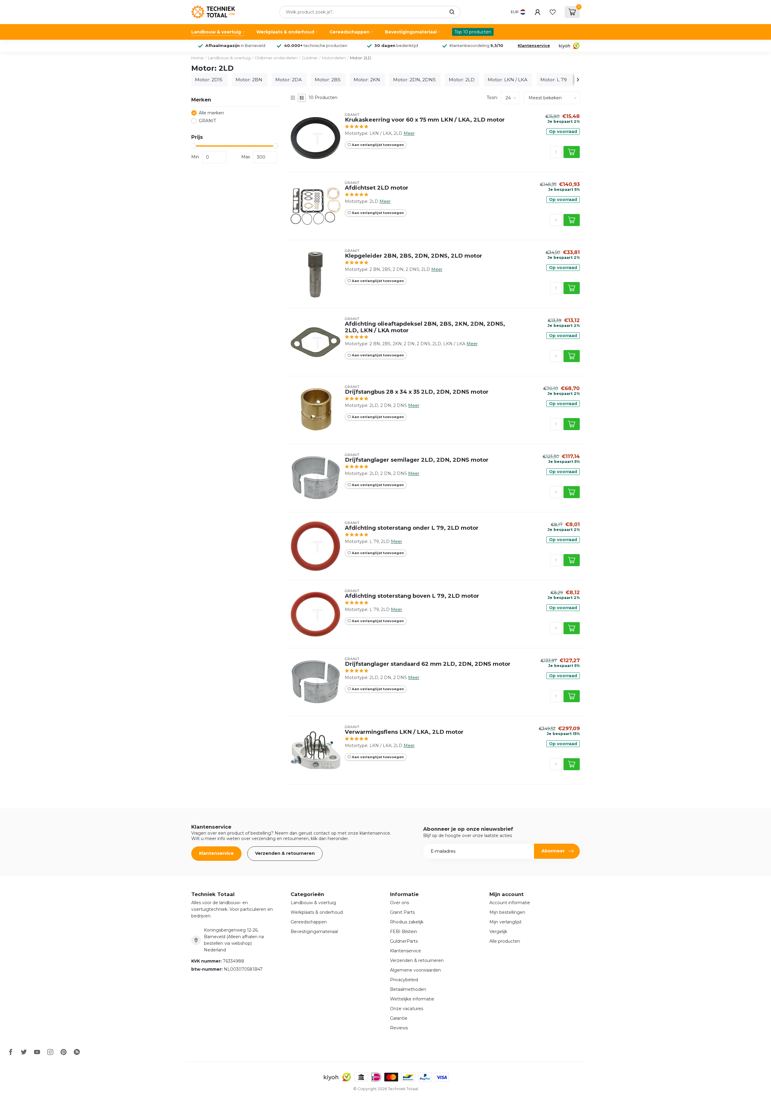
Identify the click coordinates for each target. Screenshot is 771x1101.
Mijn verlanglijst (505, 922)
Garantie (398, 1018)
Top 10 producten (472, 32)
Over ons (399, 902)
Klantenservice (534, 45)
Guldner (310, 57)
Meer (409, 133)
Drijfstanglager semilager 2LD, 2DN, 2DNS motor (417, 460)
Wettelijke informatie (412, 999)
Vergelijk (498, 931)
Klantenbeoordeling (476, 45)
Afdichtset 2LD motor (376, 188)
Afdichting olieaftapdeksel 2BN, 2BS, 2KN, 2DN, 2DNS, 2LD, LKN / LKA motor (425, 327)
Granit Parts (402, 912)
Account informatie (509, 902)
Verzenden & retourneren (285, 853)
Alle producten (504, 941)
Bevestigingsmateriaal (411, 32)
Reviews (399, 1028)
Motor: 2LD (360, 57)
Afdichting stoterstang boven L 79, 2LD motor (412, 596)
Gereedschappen (349, 32)
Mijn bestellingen (507, 912)
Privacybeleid (404, 979)
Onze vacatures (406, 1008)
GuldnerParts (404, 941)
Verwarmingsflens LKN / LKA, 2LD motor (404, 732)
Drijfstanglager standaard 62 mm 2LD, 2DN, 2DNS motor (427, 664)
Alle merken (211, 113)
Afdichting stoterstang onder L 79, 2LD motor (412, 528)
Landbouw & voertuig (216, 32)
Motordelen (334, 57)
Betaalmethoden (408, 989)
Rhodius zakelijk (406, 922)
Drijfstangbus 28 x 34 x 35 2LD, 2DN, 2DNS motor (417, 392)
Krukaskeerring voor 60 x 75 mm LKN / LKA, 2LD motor (425, 119)
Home (197, 57)
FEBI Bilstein (403, 931)
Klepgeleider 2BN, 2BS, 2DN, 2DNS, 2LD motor (413, 256)
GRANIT (207, 121)
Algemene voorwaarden (415, 970)
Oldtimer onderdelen (276, 57)
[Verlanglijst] (553, 12)
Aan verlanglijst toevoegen (377, 145)
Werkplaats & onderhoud (285, 32)
